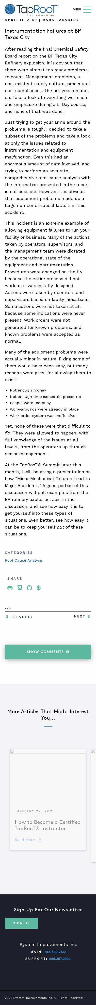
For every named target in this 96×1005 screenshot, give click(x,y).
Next (80, 616)
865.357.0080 (60, 959)
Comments (45, 652)
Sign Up (21, 923)
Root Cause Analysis (24, 560)
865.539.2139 (55, 952)
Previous (21, 617)
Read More (28, 839)
